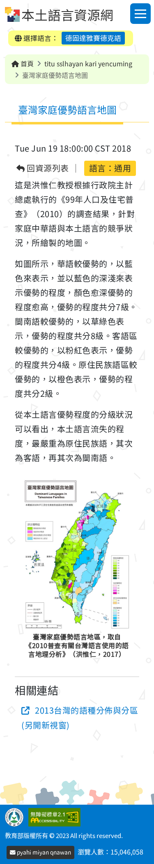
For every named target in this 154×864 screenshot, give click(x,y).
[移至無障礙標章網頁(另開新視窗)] (56, 816)
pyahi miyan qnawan (43, 852)
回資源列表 (47, 168)
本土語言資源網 (67, 14)
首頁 (26, 63)
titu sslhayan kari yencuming (88, 63)
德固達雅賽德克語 (93, 38)
